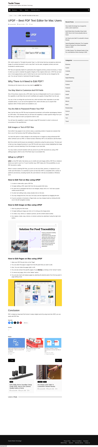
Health (67, 94)
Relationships (69, 108)
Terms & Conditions (77, 441)
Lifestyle (40, 381)
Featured (68, 87)
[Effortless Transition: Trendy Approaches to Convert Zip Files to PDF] (53, 343)
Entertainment (69, 81)
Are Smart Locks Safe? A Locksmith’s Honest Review (77, 39)
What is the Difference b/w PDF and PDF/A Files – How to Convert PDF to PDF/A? (16, 350)
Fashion (68, 84)
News (67, 104)
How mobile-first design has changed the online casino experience (76, 27)
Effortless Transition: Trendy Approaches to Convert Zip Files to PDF (53, 350)
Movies (67, 101)
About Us (71, 442)
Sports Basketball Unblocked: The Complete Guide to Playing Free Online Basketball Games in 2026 (77, 45)
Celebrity (68, 71)
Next (58, 360)
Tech (21, 10)
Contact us (87, 442)
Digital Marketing (70, 77)
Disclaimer (85, 441)
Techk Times (14, 3)
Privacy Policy (67, 441)
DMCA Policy (64, 442)
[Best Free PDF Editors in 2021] (34, 343)
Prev (12, 360)
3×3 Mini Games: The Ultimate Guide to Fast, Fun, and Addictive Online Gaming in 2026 (77, 51)
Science (68, 111)
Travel (67, 121)
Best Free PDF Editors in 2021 (33, 348)
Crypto (67, 74)
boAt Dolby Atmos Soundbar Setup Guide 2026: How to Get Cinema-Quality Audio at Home (21, 386)
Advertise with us (35, 10)
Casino (67, 67)
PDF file (40, 270)
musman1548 (12, 24)
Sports (26, 10)
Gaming (68, 91)
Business (14, 10)
